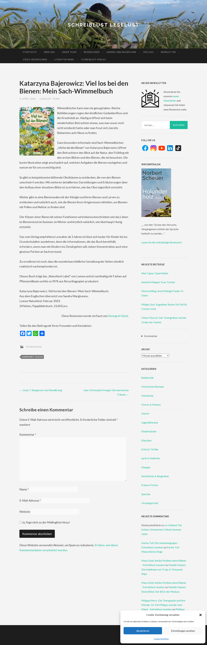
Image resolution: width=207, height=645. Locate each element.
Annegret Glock (118, 316)
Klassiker (146, 440)
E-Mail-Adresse (30, 500)
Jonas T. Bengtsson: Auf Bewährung (40, 390)
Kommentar (27, 434)
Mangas (145, 467)
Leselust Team (50, 98)
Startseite (30, 52)
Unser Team (69, 52)
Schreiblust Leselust (104, 25)
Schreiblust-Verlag (93, 59)
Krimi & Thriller (149, 449)
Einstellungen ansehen (183, 630)
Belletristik (147, 377)
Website (24, 511)
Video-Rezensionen (35, 59)
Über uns (49, 52)
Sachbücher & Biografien (155, 476)
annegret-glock (32, 357)
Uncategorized (149, 502)
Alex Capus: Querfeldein (154, 273)
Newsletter (168, 52)
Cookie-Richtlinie (161, 639)
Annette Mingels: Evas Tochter (158, 282)
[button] (200, 615)
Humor (145, 413)
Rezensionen (91, 52)
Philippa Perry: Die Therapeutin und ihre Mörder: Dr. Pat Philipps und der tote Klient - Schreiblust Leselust (163, 605)
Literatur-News (64, 59)
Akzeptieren (142, 630)
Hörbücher (147, 395)
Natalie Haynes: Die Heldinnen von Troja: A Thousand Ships (163, 569)
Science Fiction (149, 485)
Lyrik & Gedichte (150, 458)
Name (24, 489)
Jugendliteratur (149, 422)
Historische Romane (152, 386)
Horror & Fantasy (151, 404)
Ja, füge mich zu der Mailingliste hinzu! (46, 522)
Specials (148, 52)
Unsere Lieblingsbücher (121, 52)
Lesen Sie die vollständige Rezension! (161, 242)
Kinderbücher (34, 346)
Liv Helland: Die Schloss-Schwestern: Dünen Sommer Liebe (161, 529)
